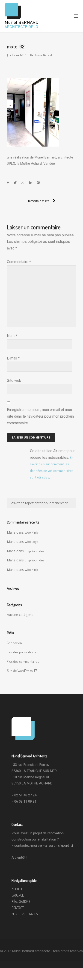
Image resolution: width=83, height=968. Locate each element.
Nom (12, 336)
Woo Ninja (31, 532)
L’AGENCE (18, 895)
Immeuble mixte (38, 200)
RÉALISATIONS (21, 901)
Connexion (14, 643)
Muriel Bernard (43, 55)
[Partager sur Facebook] (8, 182)
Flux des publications (21, 652)
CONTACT (18, 908)
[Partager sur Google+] (23, 182)
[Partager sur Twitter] (15, 182)
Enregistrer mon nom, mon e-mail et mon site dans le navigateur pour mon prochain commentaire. (40, 416)
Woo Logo (31, 541)
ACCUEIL (17, 889)
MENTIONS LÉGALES (25, 914)
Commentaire (19, 262)
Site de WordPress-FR (22, 670)
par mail (43, 845)
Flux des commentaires (23, 661)
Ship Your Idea (34, 551)
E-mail (13, 358)
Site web (14, 380)
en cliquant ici (63, 845)
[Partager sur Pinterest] (38, 182)
